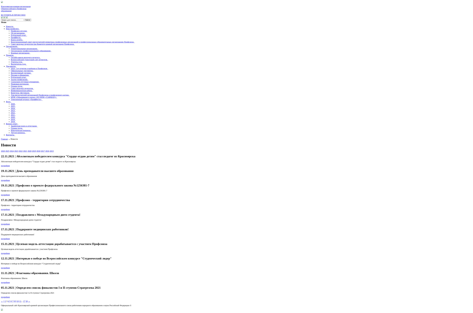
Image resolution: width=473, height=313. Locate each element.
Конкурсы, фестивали (20, 93)
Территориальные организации (24, 49)
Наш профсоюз (13, 29)
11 (20, 301)
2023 (13, 110)
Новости (10, 26)
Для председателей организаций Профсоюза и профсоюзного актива (40, 95)
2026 (13, 104)
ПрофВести (16, 37)
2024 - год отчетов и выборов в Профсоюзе (29, 68)
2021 (13, 115)
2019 (13, 119)
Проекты (10, 55)
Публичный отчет (19, 35)
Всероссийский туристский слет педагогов (29, 60)
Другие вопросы (18, 133)
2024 (13, 108)
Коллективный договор (21, 73)
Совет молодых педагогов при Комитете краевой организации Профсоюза (43, 44)
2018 (13, 122)
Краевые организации (20, 53)
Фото (8, 102)
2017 (43, 151)
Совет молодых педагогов (22, 88)
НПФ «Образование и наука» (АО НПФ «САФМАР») (34, 97)
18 (27, 301)
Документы (11, 66)
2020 (13, 117)
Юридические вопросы (21, 130)
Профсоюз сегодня (19, 31)
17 (24, 301)
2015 (52, 151)
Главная (4, 139)
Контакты (10, 135)
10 (18, 301)
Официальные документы (22, 71)
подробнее (5, 166)
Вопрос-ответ (12, 124)
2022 (13, 113)
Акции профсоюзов (19, 80)
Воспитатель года (19, 64)
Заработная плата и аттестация (24, 126)
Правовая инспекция (20, 84)
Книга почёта (17, 40)
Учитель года (17, 62)
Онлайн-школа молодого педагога (26, 57)
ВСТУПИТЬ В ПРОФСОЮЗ (13, 15)
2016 (47, 151)
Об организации (18, 33)
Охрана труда (17, 86)
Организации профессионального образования (31, 51)
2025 (13, 106)
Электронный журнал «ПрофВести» (26, 99)
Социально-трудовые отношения (25, 82)
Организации (12, 46)
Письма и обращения (20, 75)
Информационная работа (22, 91)
